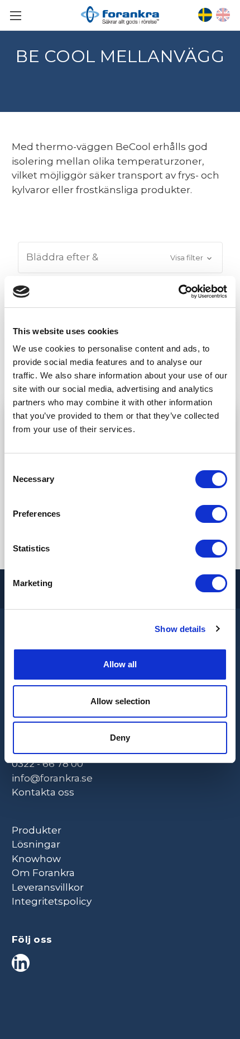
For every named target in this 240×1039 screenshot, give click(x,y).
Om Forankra (43, 872)
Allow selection (120, 701)
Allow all (120, 664)
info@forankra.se (52, 778)
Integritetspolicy (52, 901)
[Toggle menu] (15, 15)
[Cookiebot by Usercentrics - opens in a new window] (178, 291)
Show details (180, 629)
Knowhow (36, 858)
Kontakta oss (43, 792)
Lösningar (36, 844)
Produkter (36, 830)
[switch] (211, 514)
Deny (120, 737)
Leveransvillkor (48, 887)
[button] (120, 257)
